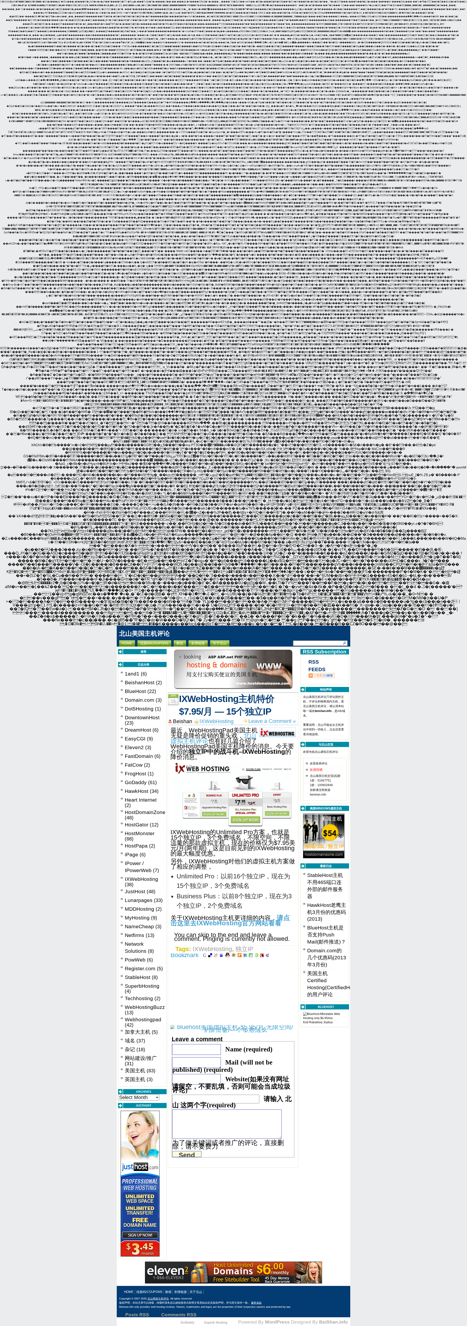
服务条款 (256, 1302)
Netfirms (134, 935)
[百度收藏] (221, 955)
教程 (168, 1292)
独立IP (244, 948)
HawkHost (136, 791)
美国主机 (135, 1070)
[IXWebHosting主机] (233, 824)
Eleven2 (134, 747)
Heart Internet (141, 800)
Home (129, 1292)
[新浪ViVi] (262, 955)
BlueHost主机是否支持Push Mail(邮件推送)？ (326, 935)
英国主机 (135, 1079)
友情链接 (180, 1292)
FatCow (134, 765)
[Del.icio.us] (210, 955)
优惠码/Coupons (149, 1292)
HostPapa (136, 846)
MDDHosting (139, 909)
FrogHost (135, 773)
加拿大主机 (137, 1032)
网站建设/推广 (141, 1058)
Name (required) (248, 1049)
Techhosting (139, 998)
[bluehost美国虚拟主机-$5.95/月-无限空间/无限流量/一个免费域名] (233, 1030)
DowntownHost (142, 717)
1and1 (132, 673)
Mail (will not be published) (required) (222, 1066)
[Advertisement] (233, 991)
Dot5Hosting (139, 708)
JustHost (135, 891)
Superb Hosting (215, 1322)
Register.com (140, 968)
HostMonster (139, 833)
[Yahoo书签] (216, 955)
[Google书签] (205, 955)
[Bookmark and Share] (186, 955)
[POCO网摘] (251, 955)
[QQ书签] (227, 955)
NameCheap (139, 926)
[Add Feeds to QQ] (319, 675)
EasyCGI (135, 738)
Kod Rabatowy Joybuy (318, 1022)
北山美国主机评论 (144, 633)
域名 (130, 1040)
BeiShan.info (333, 1322)
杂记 (130, 1049)
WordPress (277, 1322)
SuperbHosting (142, 986)
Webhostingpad (143, 1019)
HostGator (136, 824)
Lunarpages (139, 900)
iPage (131, 854)
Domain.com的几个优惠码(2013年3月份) (326, 957)
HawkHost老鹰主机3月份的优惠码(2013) (326, 912)
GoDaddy (136, 782)
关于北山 (195, 1292)
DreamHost (138, 730)
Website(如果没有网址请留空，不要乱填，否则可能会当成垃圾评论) (231, 1084)
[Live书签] (234, 955)
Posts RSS (137, 1314)
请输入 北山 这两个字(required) (232, 1102)
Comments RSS (179, 1314)
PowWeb (135, 959)
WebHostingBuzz (145, 1007)
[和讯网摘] (267, 955)
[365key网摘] (256, 955)
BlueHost (135, 691)
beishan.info (323, 711)
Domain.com (139, 700)
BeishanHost (139, 682)
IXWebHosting (141, 879)
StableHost (137, 977)
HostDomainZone (145, 812)
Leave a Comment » (272, 721)
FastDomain (139, 756)
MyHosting (137, 917)
